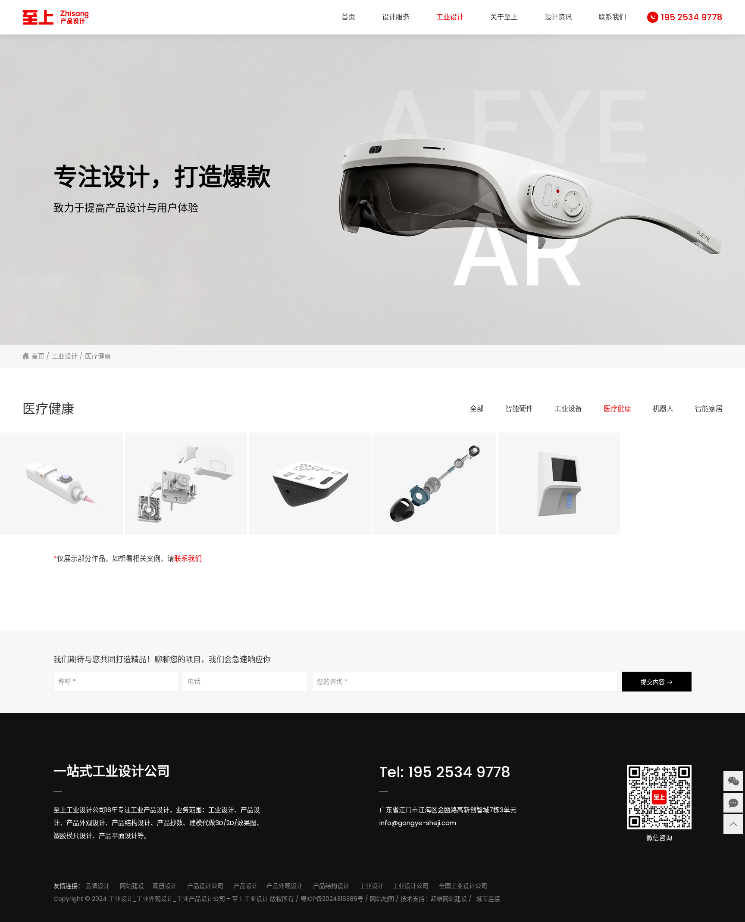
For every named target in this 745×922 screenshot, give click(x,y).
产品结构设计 (331, 886)
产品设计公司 (205, 886)
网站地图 (382, 898)
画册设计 (165, 886)
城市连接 (488, 898)
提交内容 (654, 682)
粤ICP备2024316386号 (332, 898)
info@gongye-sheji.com (417, 822)
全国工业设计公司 (463, 886)
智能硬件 (519, 409)
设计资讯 (558, 17)
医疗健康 (98, 356)
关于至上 (504, 17)
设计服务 (396, 17)
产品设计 (246, 886)
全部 (477, 409)
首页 (348, 17)
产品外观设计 (284, 886)
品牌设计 (97, 886)
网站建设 (132, 886)
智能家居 (709, 409)
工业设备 (568, 409)
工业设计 (450, 17)
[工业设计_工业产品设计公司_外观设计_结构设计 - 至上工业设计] (55, 17)
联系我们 (612, 17)
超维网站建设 (449, 898)
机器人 (663, 409)
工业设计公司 (410, 886)
